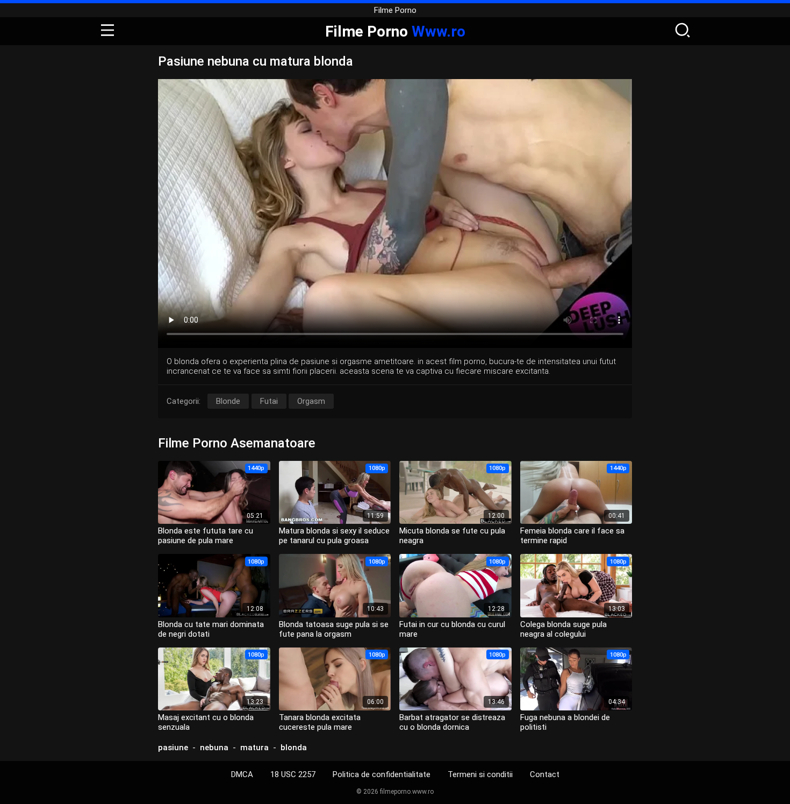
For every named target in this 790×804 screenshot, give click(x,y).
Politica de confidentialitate (381, 774)
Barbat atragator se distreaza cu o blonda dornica (452, 722)
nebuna (214, 747)
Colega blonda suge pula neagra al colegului (563, 629)
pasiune (173, 747)
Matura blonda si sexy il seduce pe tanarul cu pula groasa (334, 535)
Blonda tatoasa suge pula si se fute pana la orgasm (334, 629)
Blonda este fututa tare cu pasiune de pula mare (205, 535)
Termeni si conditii (480, 774)
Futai (269, 401)
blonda (294, 747)
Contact (544, 774)
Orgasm (311, 401)
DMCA (242, 774)
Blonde (228, 401)
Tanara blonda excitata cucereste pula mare (320, 722)
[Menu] (107, 31)
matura (254, 747)
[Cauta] (682, 31)
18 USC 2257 (292, 774)
